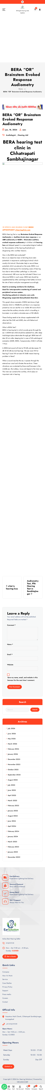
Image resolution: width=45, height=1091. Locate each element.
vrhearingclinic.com (22, 230)
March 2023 (12, 841)
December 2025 (14, 759)
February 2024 (13, 831)
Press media (6, 994)
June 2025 (12, 790)
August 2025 (13, 780)
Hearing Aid (23, 135)
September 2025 (14, 775)
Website (10, 664)
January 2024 (13, 836)
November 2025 (14, 764)
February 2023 (13, 847)
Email (10, 654)
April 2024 (12, 826)
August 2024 (13, 816)
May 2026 (12, 738)
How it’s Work (7, 975)
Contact (5, 1002)
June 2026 (12, 733)
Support (5, 990)
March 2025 (12, 800)
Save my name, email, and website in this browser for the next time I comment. (23, 678)
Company (5, 972)
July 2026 (11, 728)
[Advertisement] (22, 39)
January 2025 (13, 811)
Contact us (8, 1066)
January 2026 (13, 754)
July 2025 (11, 785)
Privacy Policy (7, 987)
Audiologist (11, 135)
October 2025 (13, 769)
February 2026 (13, 749)
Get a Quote (11, 956)
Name (10, 644)
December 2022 (14, 857)
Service (5, 979)
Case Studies (7, 983)
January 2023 (13, 852)
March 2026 (12, 744)
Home (21, 89)
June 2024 (12, 821)
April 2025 (12, 795)
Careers (5, 998)
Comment (11, 625)
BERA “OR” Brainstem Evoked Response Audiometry (22, 91)
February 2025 (13, 805)
